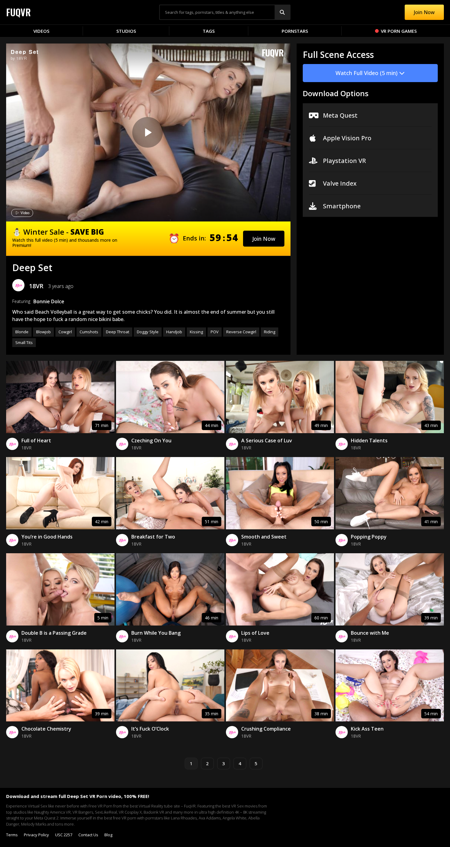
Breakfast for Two (153, 536)
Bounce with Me (370, 633)
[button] (263, 239)
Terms (12, 835)
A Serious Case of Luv (266, 440)
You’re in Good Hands (47, 536)
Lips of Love (255, 633)
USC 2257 (63, 835)
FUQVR (18, 12)
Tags (209, 31)
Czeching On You (151, 440)
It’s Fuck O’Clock (150, 728)
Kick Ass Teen (367, 728)
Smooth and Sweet (264, 536)
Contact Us (88, 835)
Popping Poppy (369, 536)
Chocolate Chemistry (46, 728)
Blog (108, 835)
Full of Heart (36, 440)
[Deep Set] (147, 132)
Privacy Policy (36, 835)
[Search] (282, 12)
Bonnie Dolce (48, 301)
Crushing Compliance (266, 728)
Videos (41, 31)
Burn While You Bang (156, 633)
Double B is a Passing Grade (54, 633)
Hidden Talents (369, 440)
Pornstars (295, 31)
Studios (126, 31)
